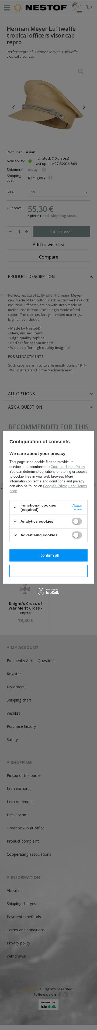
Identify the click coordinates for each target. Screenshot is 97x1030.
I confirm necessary (49, 570)
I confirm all (48, 555)
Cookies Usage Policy (68, 467)
